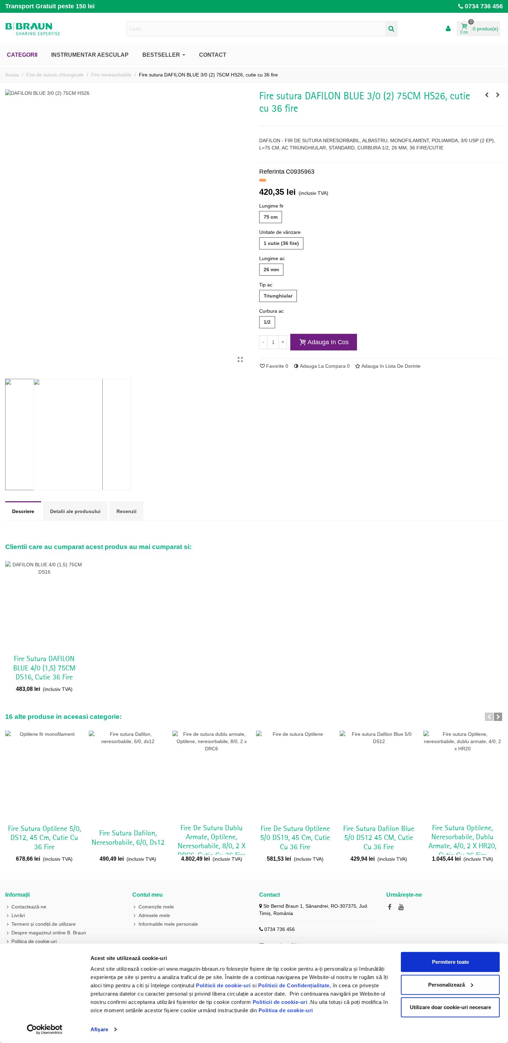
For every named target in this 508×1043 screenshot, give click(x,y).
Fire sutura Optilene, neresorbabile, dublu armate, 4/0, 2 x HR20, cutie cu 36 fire (462, 842)
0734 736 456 (484, 6)
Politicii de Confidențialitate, (293, 985)
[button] (489, 717)
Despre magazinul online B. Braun (48, 932)
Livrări (18, 915)
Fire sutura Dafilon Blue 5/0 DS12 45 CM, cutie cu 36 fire (378, 838)
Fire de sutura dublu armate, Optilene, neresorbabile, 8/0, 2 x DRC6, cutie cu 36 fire (212, 842)
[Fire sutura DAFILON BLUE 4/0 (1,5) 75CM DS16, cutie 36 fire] (497, 95)
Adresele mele (154, 915)
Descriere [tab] (23, 511)
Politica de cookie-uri (285, 1010)
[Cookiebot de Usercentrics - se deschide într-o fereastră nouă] (45, 1029)
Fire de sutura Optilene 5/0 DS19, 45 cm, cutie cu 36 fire (295, 838)
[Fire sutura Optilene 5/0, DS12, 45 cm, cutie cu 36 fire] (44, 775)
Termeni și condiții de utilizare (43, 924)
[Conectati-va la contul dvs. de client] (448, 29)
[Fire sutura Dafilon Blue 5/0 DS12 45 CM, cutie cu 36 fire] (379, 775)
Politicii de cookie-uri (224, 985)
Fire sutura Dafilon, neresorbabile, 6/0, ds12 (128, 838)
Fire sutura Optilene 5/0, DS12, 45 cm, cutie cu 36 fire (44, 838)
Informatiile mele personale (168, 924)
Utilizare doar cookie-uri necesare (450, 1007)
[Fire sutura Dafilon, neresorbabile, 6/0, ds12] (128, 775)
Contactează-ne (28, 906)
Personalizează (446, 984)
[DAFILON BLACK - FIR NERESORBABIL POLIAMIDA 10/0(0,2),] (486, 95)
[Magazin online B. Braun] (43, 28)
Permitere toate (450, 962)
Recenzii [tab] (126, 511)
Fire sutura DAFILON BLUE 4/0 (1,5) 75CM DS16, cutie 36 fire (44, 668)
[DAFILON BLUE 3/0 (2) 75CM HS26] (240, 360)
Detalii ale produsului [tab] (75, 511)
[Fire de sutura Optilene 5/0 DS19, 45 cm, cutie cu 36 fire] (295, 775)
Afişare (99, 1029)
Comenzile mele (156, 906)
